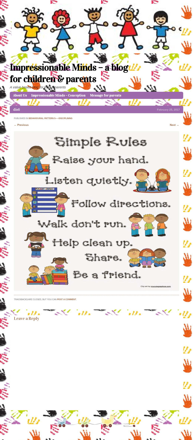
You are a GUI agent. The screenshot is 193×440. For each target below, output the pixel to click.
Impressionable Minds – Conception (58, 95)
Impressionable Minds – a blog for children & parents (69, 73)
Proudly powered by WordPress (78, 431)
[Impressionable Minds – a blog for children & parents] (96, 52)
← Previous (21, 124)
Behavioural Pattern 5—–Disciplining (51, 118)
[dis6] (96, 289)
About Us (20, 95)
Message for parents (105, 95)
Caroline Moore (121, 431)
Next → (174, 124)
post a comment (66, 299)
